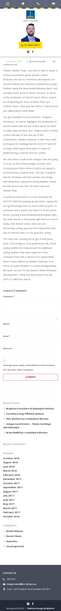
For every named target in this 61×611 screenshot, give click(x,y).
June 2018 (9, 466)
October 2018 (11, 458)
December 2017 (12, 478)
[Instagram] (28, 52)
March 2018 (10, 470)
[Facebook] (32, 52)
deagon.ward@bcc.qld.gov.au (21, 584)
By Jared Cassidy (37, 61)
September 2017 (13, 487)
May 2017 (8, 503)
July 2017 (8, 495)
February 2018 (11, 474)
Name (6, 323)
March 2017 (10, 508)
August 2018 (10, 462)
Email (6, 336)
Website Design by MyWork (40, 608)
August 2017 (10, 491)
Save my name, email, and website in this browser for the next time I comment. (29, 367)
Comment (9, 296)
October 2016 (11, 516)
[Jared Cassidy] (30, 32)
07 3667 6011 (32, 45)
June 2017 (9, 499)
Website (7, 348)
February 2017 (11, 512)
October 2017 (11, 483)
